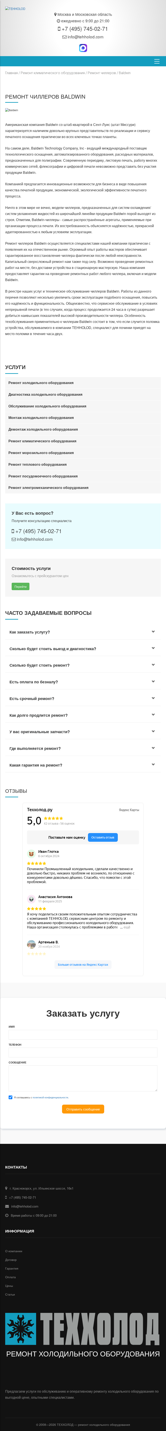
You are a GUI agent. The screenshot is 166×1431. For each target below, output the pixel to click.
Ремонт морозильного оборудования (41, 452)
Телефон (15, 1045)
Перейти (20, 586)
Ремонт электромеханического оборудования (48, 487)
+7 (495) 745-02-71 (85, 28)
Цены (9, 1285)
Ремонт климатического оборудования (53, 73)
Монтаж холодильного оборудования (41, 417)
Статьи (10, 1294)
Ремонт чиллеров (102, 73)
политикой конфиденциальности (50, 1097)
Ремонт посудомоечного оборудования (43, 476)
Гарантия (11, 1268)
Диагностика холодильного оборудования (45, 394)
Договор (11, 1259)
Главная (11, 73)
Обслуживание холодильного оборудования (47, 406)
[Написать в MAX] (83, 48)
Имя (12, 1027)
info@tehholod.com (86, 36)
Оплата (10, 1277)
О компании (13, 1251)
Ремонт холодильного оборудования (40, 382)
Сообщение (17, 1062)
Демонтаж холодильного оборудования (43, 429)
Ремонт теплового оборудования (37, 464)
